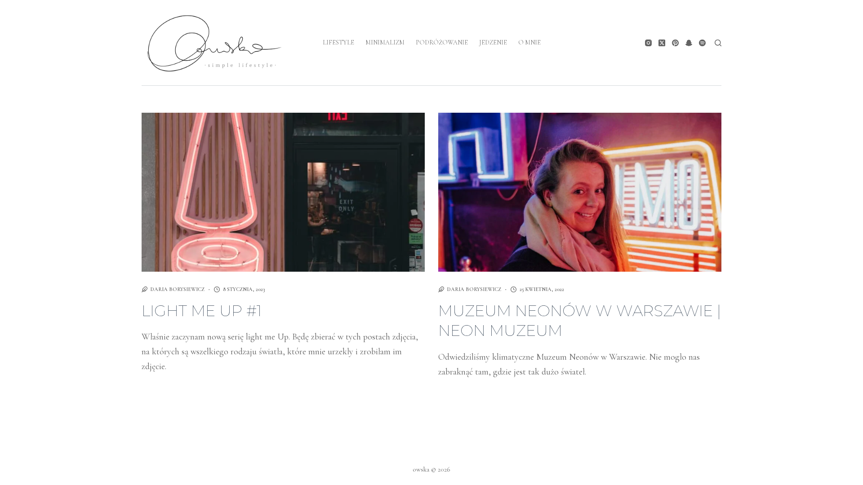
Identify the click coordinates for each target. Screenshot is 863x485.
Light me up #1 (202, 310)
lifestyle (338, 42)
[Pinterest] (675, 43)
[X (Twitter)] (661, 43)
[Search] (718, 43)
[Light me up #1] (283, 192)
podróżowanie (442, 42)
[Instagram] (648, 43)
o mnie (529, 42)
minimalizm (385, 42)
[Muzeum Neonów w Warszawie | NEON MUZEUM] (579, 192)
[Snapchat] (688, 43)
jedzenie (493, 42)
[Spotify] (702, 43)
